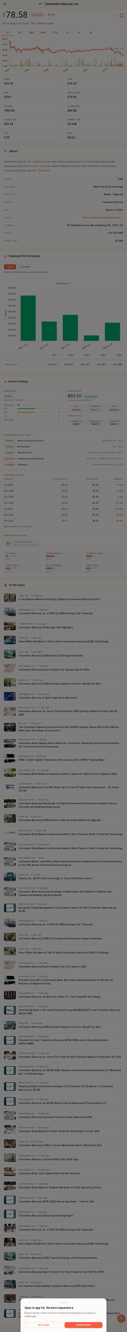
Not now (43, 1325)
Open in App (83, 1325)
